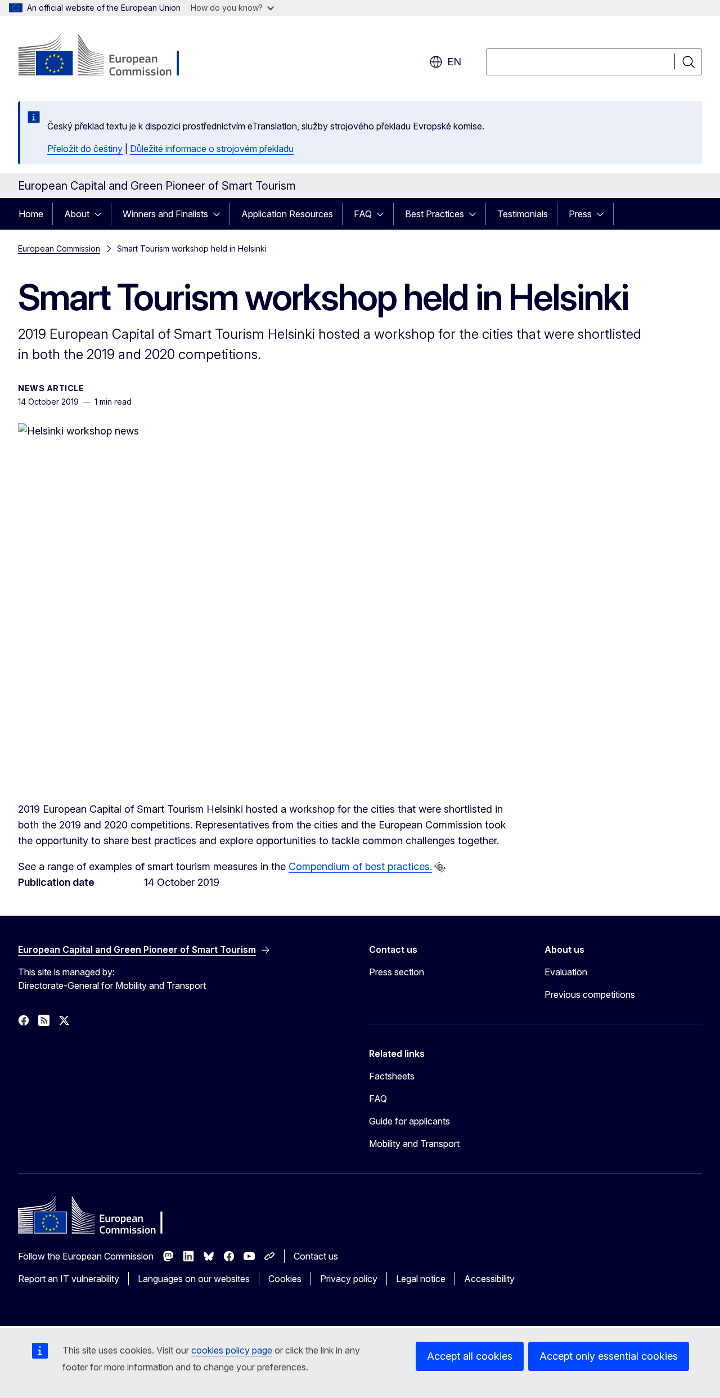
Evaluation (565, 972)
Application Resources (287, 213)
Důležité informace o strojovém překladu (212, 148)
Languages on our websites (194, 1278)
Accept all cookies (469, 1356)
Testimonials (522, 213)
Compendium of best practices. (360, 866)
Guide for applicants (409, 1121)
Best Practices (434, 213)
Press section (396, 972)
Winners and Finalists (165, 213)
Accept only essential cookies (608, 1356)
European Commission (59, 248)
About (76, 213)
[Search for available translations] (440, 867)
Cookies (285, 1278)
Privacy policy (348, 1278)
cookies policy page (231, 1350)
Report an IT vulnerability (68, 1278)
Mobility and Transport (414, 1143)
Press (580, 213)
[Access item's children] (101, 214)
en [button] (454, 62)
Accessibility (489, 1278)
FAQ (363, 213)
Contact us (316, 1256)
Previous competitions (589, 994)
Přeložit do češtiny (85, 148)
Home (31, 213)
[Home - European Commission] (109, 56)
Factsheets (392, 1076)
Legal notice (421, 1278)
